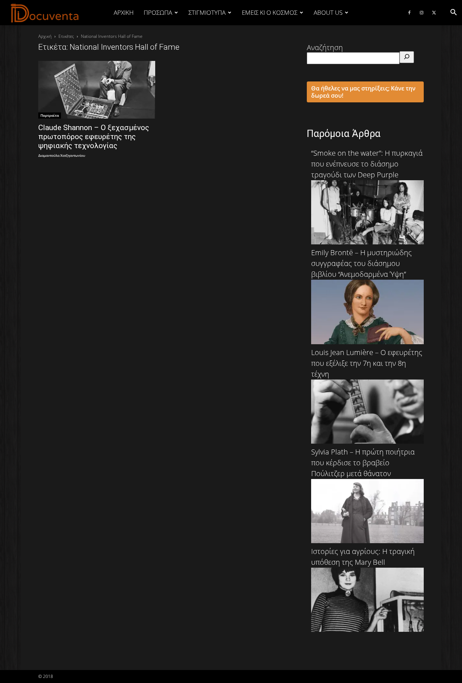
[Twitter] (433, 12)
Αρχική (124, 12)
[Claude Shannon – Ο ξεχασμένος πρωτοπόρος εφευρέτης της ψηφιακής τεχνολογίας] (96, 90)
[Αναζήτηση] (407, 57)
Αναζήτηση (325, 47)
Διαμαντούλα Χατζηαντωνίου (61, 156)
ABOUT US (328, 12)
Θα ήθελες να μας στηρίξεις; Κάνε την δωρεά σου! (363, 91)
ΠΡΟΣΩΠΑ (158, 12)
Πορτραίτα (49, 115)
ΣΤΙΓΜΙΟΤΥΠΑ (207, 12)
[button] (453, 12)
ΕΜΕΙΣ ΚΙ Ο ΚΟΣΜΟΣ (269, 12)
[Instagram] (421, 12)
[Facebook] (409, 12)
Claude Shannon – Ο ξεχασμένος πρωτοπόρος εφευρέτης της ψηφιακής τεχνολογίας (93, 136)
